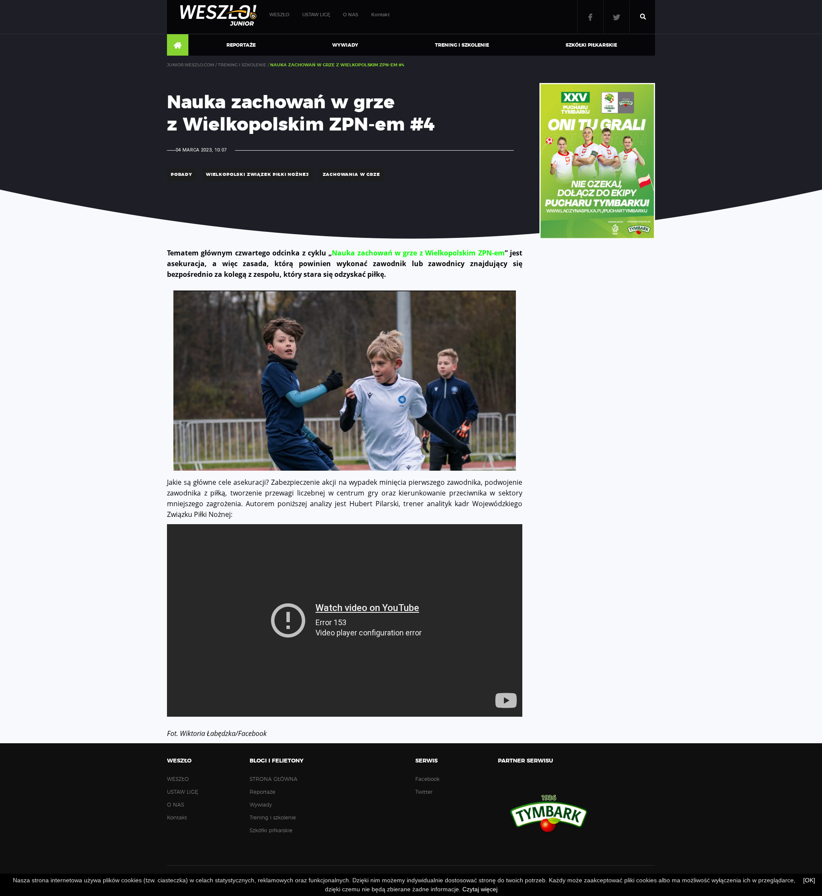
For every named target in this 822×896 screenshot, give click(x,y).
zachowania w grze (351, 174)
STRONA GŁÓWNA (177, 45)
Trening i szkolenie (462, 45)
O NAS (350, 14)
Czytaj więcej (479, 889)
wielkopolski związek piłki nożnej (257, 174)
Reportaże (241, 45)
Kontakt (380, 14)
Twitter (616, 16)
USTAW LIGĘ (316, 14)
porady (181, 174)
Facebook (590, 16)
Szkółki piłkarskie (591, 45)
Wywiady (345, 45)
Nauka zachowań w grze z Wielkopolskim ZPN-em (418, 253)
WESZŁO (279, 14)
